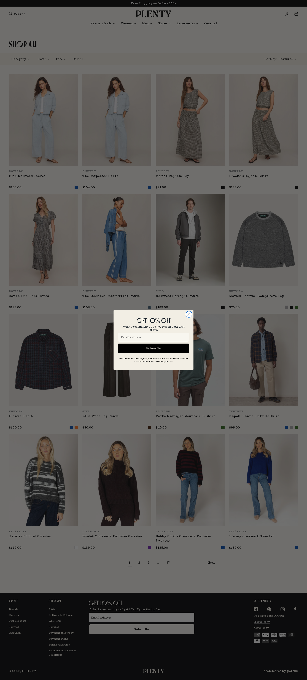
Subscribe (153, 348)
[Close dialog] (189, 314)
